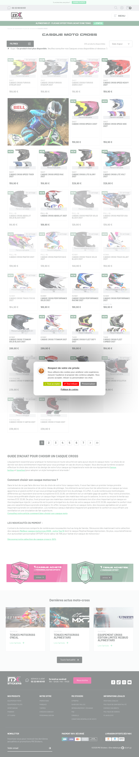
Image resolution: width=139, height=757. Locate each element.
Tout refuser (72, 384)
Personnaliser (88, 384)
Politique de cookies (69, 389)
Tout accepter (53, 384)
